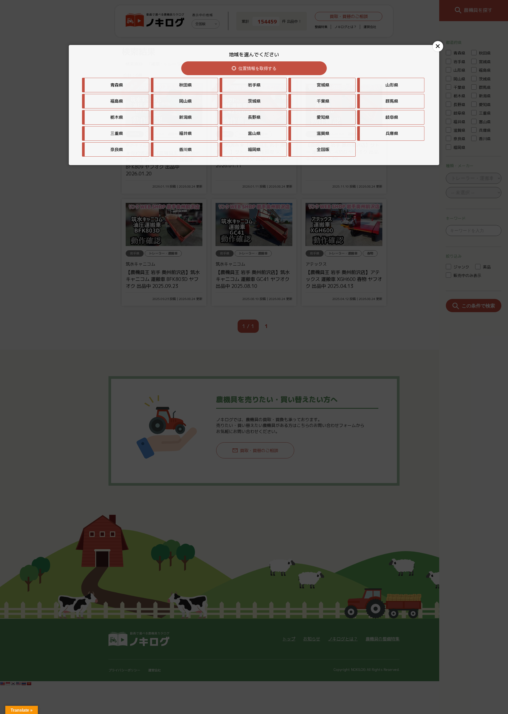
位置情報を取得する (257, 68)
